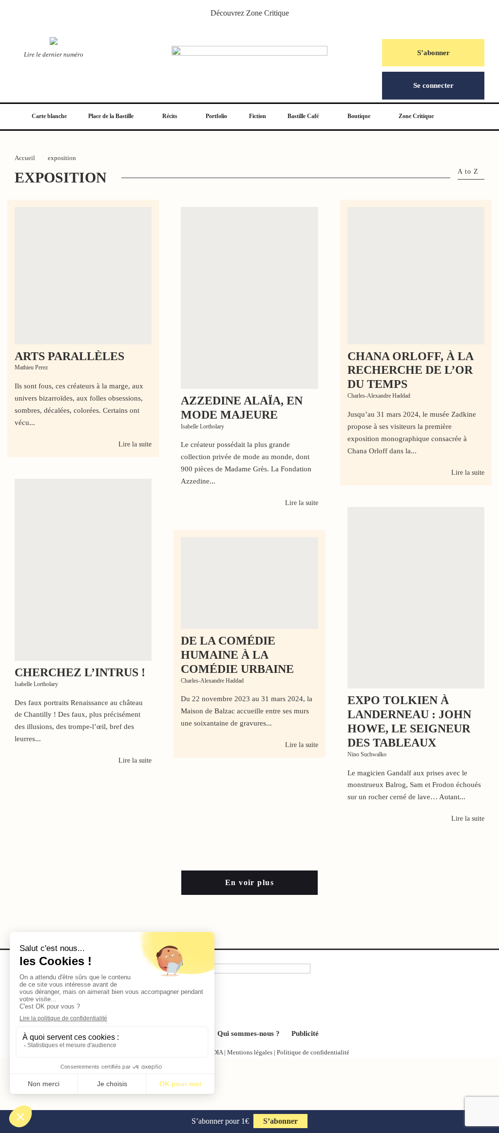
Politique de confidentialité (313, 1052)
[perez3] (83, 275)
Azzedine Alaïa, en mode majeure (242, 407)
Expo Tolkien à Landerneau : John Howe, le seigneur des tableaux (409, 721)
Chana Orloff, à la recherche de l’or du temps (410, 370)
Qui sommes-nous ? (248, 1033)
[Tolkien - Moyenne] (415, 598)
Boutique (358, 116)
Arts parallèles (69, 356)
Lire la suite (135, 444)
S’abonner (433, 53)
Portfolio (216, 116)
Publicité (305, 1033)
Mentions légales (249, 1052)
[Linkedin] (265, 1004)
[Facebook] (218, 1004)
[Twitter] (234, 1004)
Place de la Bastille (111, 116)
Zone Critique (267, 13)
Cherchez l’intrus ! (80, 672)
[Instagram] (249, 1004)
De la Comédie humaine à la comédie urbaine (237, 654)
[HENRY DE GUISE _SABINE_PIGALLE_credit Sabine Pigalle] (83, 570)
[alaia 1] (249, 298)
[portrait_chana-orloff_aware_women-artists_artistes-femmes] (415, 275)
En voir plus (249, 882)
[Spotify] (280, 1004)
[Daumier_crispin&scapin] (249, 583)
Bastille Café (303, 116)
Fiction (257, 116)
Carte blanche (49, 116)
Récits (169, 116)
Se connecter (433, 85)
